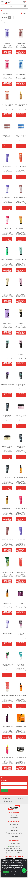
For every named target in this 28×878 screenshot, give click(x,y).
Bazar (15, 827)
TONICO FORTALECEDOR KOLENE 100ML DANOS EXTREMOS (7, 759)
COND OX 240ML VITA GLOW (21, 229)
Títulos (21, 798)
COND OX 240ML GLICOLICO (7, 384)
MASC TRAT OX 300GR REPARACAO (21, 758)
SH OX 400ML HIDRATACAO (20, 508)
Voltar (24, 13)
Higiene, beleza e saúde (14, 833)
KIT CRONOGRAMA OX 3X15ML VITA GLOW (21, 727)
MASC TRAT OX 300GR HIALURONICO (21, 416)
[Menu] (2, 2)
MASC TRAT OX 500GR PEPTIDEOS (21, 602)
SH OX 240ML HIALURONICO (20, 290)
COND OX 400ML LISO (7, 633)
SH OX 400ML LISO (21, 539)
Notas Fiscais (8, 801)
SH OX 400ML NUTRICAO (7, 539)
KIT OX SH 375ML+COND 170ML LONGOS (7, 105)
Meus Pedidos (8, 798)
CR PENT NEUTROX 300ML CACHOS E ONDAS (7, 260)
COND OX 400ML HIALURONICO (20, 634)
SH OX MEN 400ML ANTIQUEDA (7, 416)
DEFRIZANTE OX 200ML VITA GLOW (20, 696)
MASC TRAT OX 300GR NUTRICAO (7, 136)
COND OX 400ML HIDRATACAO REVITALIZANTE (20, 665)
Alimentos (14, 824)
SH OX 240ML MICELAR (20, 259)
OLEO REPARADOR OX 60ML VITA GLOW (20, 478)
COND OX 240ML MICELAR (7, 353)
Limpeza (15, 836)
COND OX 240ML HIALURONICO (20, 353)
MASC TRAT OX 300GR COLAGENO (7, 447)
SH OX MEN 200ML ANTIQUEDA (21, 447)
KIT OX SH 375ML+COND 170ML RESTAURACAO (20, 73)
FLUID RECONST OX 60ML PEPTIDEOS (7, 727)
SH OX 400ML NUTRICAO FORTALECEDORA (20, 571)
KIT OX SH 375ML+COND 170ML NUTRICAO (20, 42)
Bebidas (15, 830)
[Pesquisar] (25, 6)
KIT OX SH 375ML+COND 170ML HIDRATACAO (7, 73)
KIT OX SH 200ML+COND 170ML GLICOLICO (7, 322)
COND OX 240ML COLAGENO (20, 322)
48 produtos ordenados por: (8, 21)
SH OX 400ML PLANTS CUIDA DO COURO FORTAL (7, 571)
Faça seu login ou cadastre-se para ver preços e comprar (7, 52)
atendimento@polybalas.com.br (15, 848)
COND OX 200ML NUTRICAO (20, 197)
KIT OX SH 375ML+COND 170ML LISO (7, 42)
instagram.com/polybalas (14, 850)
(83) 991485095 (15, 846)
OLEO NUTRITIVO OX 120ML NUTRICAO (20, 105)
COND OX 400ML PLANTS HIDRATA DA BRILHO (7, 665)
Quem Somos (14, 815)
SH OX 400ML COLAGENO (7, 290)
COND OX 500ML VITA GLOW (7, 509)
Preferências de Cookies (10, 875)
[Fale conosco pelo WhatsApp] (24, 870)
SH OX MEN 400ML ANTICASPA (21, 385)
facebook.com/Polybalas (14, 853)
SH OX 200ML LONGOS (21, 166)
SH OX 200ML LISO (7, 166)
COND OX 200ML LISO (7, 197)
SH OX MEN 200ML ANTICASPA (7, 478)
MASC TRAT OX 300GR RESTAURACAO (21, 136)
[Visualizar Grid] (9, 17)
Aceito (6, 872)
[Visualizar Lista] (12, 17)
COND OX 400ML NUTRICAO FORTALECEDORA (7, 696)
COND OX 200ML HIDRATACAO (7, 229)
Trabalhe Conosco (14, 817)
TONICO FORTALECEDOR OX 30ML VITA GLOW (7, 602)
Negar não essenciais (16, 872)
